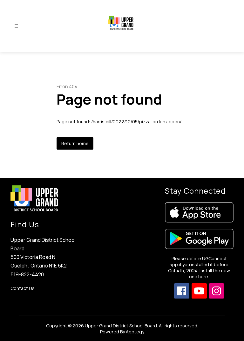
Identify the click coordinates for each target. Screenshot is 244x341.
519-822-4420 (27, 274)
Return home (75, 143)
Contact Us (22, 288)
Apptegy (135, 332)
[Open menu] (16, 26)
